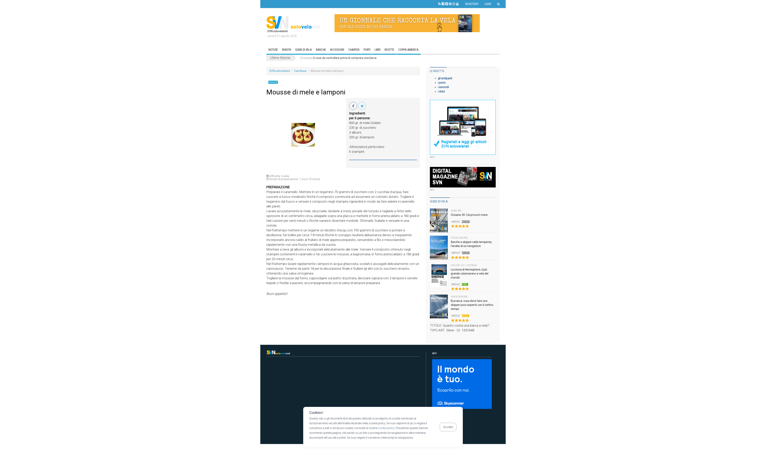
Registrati (472, 4)
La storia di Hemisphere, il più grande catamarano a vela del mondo (469, 273)
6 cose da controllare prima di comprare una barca (338, 57)
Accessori (337, 50)
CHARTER (353, 50)
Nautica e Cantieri (464, 265)
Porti (367, 50)
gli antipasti (445, 78)
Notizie (273, 50)
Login (488, 4)
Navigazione (459, 237)
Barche (321, 50)
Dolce (273, 82)
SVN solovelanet (279, 70)
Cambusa (300, 70)
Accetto (448, 427)
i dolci (441, 91)
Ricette (389, 50)
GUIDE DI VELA (303, 50)
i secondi (443, 87)
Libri (377, 50)
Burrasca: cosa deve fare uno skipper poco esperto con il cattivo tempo (472, 304)
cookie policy (386, 428)
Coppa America (408, 50)
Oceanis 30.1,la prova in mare (469, 214)
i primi (441, 82)
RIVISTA (286, 50)
